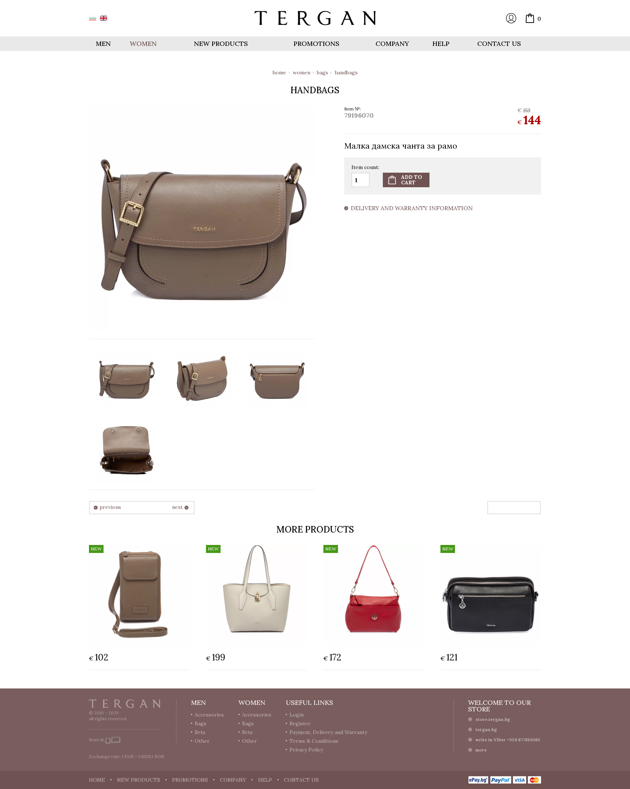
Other (202, 741)
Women (301, 72)
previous (110, 507)
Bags (322, 72)
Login (511, 18)
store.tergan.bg (492, 719)
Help (441, 43)
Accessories (209, 714)
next (177, 507)
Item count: (365, 167)
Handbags (346, 72)
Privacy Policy (306, 749)
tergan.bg (486, 729)
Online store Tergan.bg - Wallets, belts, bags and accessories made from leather (315, 18)
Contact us (499, 43)
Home (279, 72)
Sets (200, 732)
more (481, 750)
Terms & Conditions (313, 741)
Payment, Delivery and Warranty (328, 732)
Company (392, 43)
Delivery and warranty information (412, 208)
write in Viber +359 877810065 (507, 739)
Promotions (316, 43)
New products (221, 43)
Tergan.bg (124, 703)
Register (300, 723)
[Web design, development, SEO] (113, 739)
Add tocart (411, 180)
